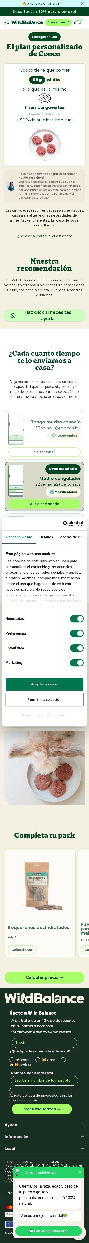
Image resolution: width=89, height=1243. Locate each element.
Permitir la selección (44, 699)
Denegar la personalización (44, 715)
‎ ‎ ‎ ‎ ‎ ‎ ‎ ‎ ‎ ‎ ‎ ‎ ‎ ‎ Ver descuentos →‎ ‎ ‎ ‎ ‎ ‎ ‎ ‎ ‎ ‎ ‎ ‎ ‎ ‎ (42, 1109)
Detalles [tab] (46, 537)
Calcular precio (42, 977)
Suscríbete (44, 11)
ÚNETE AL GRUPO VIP (44, 3)
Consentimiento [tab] (18, 537)
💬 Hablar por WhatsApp (49, 1231)
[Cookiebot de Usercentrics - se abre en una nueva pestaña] (63, 524)
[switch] (77, 633)
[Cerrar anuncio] (83, 3)
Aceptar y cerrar (44, 684)
